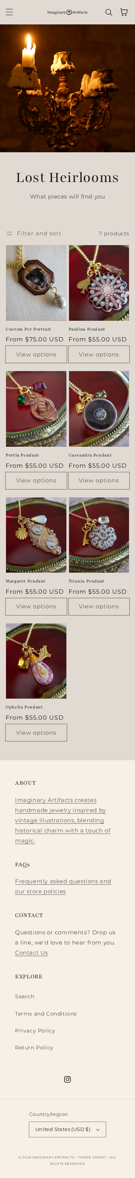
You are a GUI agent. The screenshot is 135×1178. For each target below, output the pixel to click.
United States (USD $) (62, 1129)
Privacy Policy (35, 1030)
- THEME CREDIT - (93, 1157)
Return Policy (34, 1047)
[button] (9, 12)
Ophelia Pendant (24, 707)
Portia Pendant (22, 455)
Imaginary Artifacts (53, 1157)
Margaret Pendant (26, 581)
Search (24, 996)
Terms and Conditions (46, 1013)
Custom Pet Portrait (28, 329)
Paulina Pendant (87, 329)
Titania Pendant (87, 581)
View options (36, 354)
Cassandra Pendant (90, 455)
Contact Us (31, 952)
